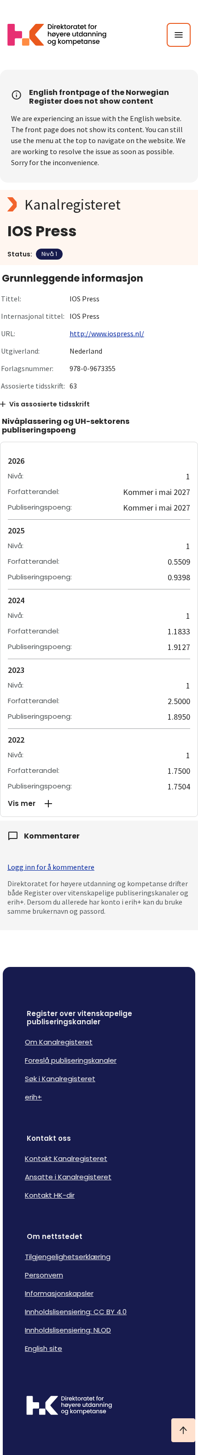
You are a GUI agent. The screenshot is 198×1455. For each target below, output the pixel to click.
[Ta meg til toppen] (183, 1430)
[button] (99, 803)
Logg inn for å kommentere (50, 867)
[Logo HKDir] (99, 1406)
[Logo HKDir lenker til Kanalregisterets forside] (62, 34)
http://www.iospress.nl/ (107, 333)
